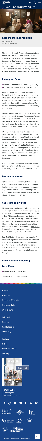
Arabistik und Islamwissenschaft (19, 7)
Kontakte (5, 339)
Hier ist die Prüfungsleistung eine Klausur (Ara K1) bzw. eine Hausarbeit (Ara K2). (21, 229)
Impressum (5, 438)
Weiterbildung (7, 310)
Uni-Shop (5, 353)
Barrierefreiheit (25, 438)
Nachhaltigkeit (8, 327)
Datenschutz (15, 438)
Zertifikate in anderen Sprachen (14, 277)
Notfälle (5, 344)
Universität (6, 317)
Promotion (6, 295)
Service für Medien (9, 348)
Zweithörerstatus (19, 195)
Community (6, 331)
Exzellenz (5, 322)
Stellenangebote (8, 305)
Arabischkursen (15, 58)
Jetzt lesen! (22, 368)
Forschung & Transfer (10, 300)
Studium (5, 290)
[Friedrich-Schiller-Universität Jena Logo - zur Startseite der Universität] (6, 2)
